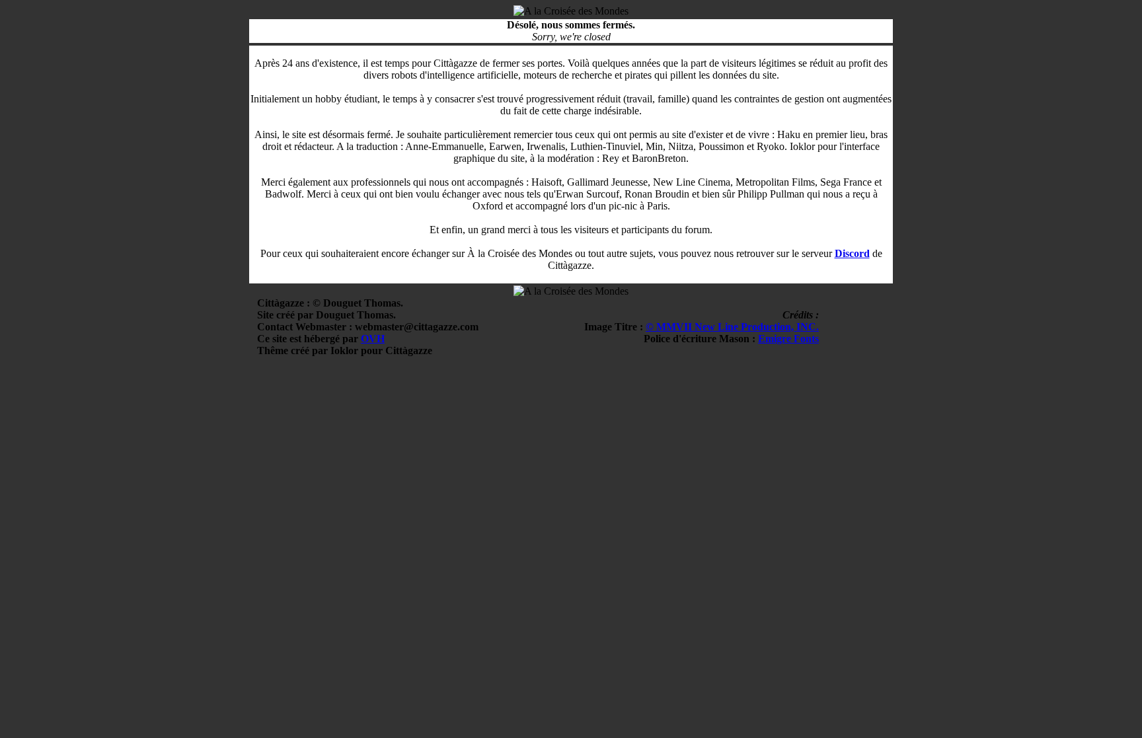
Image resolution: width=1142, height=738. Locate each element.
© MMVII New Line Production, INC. (732, 326)
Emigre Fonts (788, 338)
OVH (373, 338)
